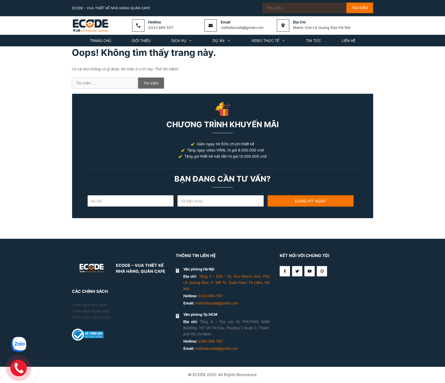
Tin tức (313, 40)
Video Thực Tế (265, 40)
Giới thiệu (141, 40)
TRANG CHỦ (100, 40)
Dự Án (219, 40)
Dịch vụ (178, 40)
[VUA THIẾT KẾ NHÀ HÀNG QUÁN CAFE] (91, 25)
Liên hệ (348, 40)
